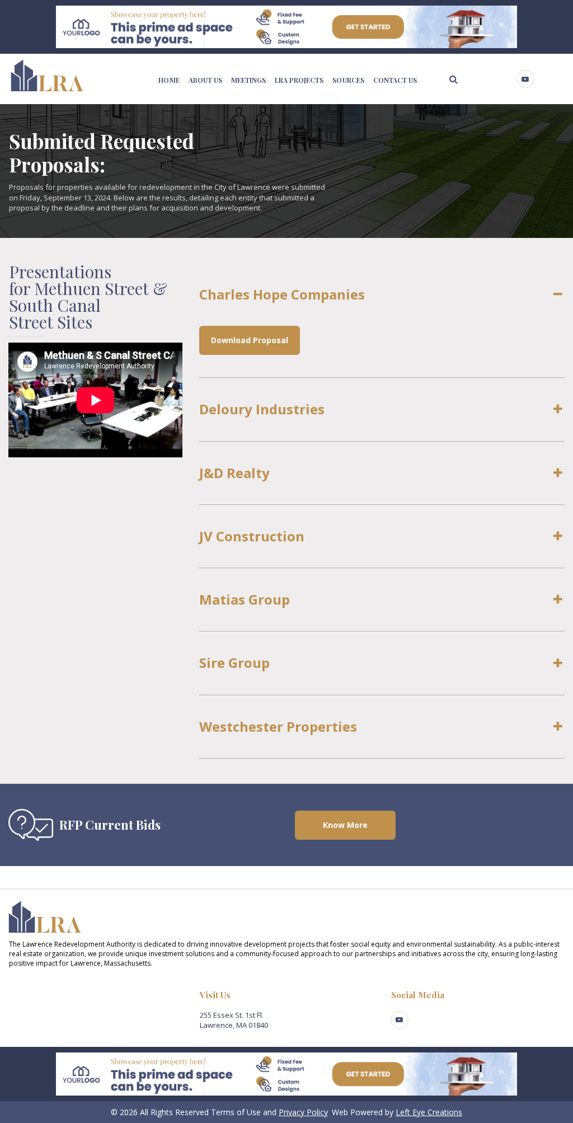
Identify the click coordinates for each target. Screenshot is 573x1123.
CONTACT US (395, 80)
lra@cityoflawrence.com (49, 1015)
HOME (168, 80)
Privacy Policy (303, 1112)
